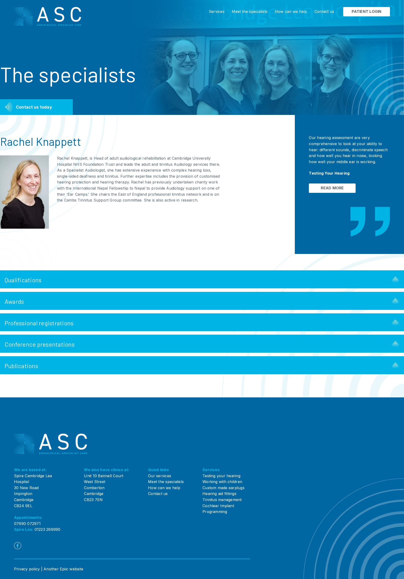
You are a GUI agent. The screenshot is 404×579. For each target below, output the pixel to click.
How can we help (291, 11)
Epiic (64, 569)
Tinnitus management (222, 499)
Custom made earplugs (223, 487)
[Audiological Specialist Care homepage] (47, 16)
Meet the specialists (249, 11)
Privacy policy (27, 569)
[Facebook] (17, 545)
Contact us (324, 11)
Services (216, 11)
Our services (159, 475)
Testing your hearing (221, 475)
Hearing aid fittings (219, 493)
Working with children (222, 481)
